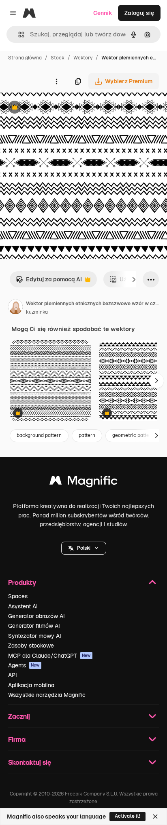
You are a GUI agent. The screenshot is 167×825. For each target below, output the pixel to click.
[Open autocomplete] (18, 35)
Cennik (102, 13)
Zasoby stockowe (31, 645)
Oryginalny (56, 108)
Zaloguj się (139, 13)
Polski (83, 548)
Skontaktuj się (29, 762)
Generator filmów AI (34, 625)
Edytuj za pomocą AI (49, 281)
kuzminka (37, 312)
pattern (87, 435)
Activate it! (127, 816)
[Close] (155, 816)
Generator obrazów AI (36, 616)
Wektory (82, 58)
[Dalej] (133, 279)
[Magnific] (83, 482)
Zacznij (19, 716)
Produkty (22, 582)
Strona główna (25, 58)
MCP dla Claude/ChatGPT (49, 655)
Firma (17, 739)
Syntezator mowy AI (34, 635)
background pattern (39, 435)
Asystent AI (23, 606)
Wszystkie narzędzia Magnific (47, 694)
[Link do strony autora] (15, 308)
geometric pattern (133, 435)
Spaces (18, 596)
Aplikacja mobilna (31, 685)
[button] (83, 548)
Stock (57, 58)
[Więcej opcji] (56, 81)
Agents (24, 665)
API (12, 675)
